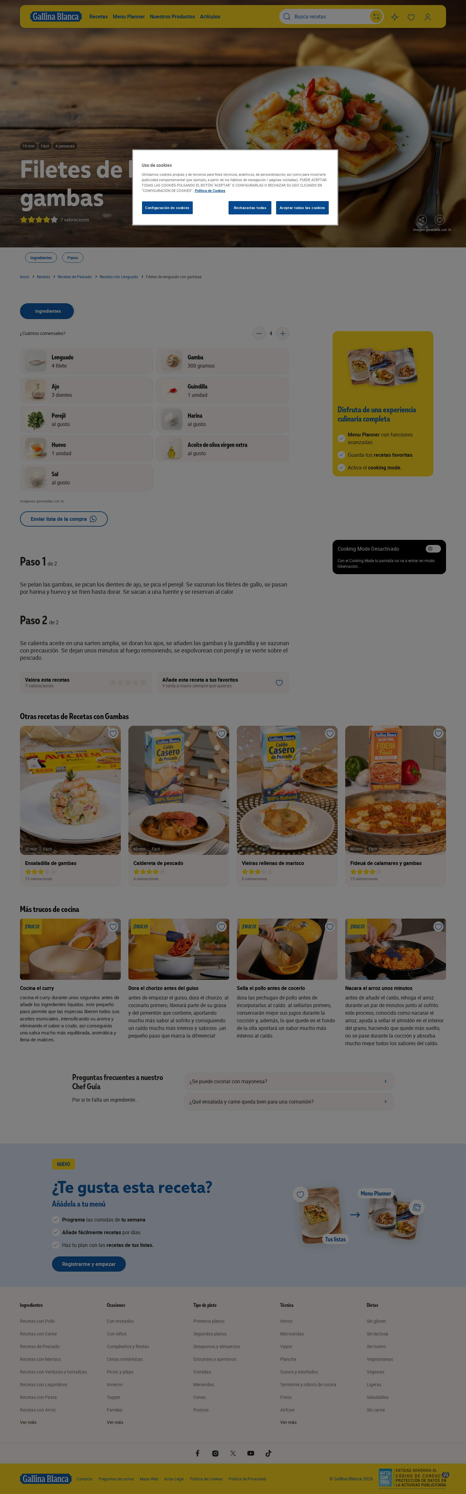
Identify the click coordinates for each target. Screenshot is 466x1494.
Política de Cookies (210, 190)
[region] (235, 187)
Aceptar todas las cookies (302, 207)
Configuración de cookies (167, 207)
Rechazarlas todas (250, 207)
